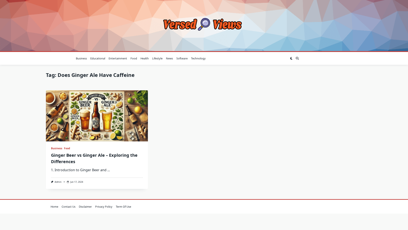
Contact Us (68, 207)
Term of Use (123, 207)
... (108, 170)
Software (182, 58)
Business (81, 58)
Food (133, 58)
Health (144, 58)
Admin (58, 181)
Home (54, 207)
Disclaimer (85, 207)
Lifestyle (157, 58)
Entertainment (118, 58)
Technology (198, 58)
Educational (97, 58)
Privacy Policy (103, 207)
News (169, 58)
